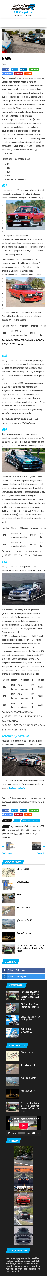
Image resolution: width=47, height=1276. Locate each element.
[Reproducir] (9, 1133)
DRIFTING (6, 837)
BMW (26, 826)
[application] (23, 1126)
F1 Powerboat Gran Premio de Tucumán (30, 1005)
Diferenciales (23, 868)
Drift (17, 820)
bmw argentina (22, 830)
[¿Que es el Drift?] (8, 924)
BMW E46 (27, 833)
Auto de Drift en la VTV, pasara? (29, 1030)
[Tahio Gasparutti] (8, 911)
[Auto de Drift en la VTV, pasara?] (12, 1032)
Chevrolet (41, 853)
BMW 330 (11, 830)
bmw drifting (7, 833)
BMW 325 (34, 826)
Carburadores (7, 853)
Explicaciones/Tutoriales (30, 820)
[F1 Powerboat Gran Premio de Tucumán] (12, 1007)
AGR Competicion (23, 12)
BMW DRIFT (35, 830)
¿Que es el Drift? (24, 920)
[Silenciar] (33, 1133)
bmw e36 (18, 834)
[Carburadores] (8, 885)
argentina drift (17, 826)
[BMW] (8, 898)
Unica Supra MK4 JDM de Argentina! (30, 1018)
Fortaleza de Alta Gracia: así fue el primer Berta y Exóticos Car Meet (31, 948)
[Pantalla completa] (37, 1133)
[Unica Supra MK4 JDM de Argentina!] (12, 1020)
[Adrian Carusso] (8, 936)
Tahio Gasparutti (24, 907)
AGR (6, 64)
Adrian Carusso (24, 933)
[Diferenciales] (8, 872)
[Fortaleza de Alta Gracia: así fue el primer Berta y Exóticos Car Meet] (8, 949)
